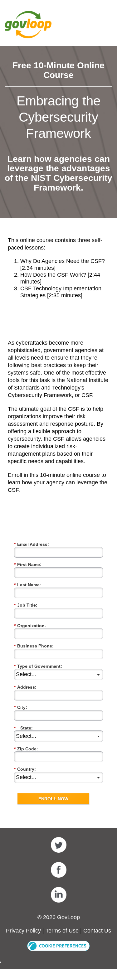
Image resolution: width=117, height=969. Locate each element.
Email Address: (31, 544)
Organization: (30, 625)
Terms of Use (62, 931)
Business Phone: (34, 645)
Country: (25, 769)
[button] (58, 945)
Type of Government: (38, 666)
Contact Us (97, 931)
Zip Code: (26, 748)
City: (20, 707)
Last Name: (27, 584)
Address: (25, 687)
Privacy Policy (23, 931)
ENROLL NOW (53, 798)
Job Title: (25, 605)
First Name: (27, 564)
